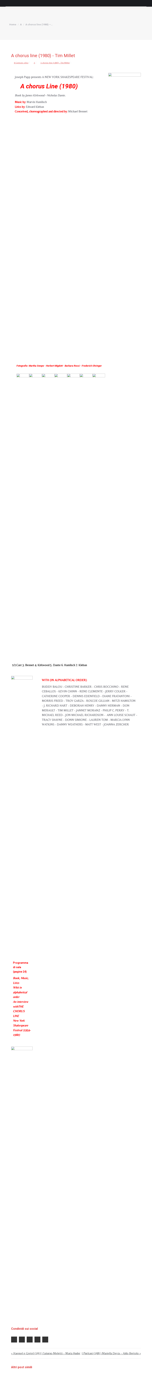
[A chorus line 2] (35, 512)
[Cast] (22, 1185)
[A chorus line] (124, 211)
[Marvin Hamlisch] (86, 512)
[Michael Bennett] (48, 512)
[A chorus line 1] (22, 512)
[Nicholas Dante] (73, 512)
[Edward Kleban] (98, 512)
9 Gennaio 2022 (21, 63)
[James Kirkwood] (60, 512)
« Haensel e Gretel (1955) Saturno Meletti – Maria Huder (45, 1353)
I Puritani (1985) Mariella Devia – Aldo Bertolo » (111, 1353)
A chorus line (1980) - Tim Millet (55, 63)
